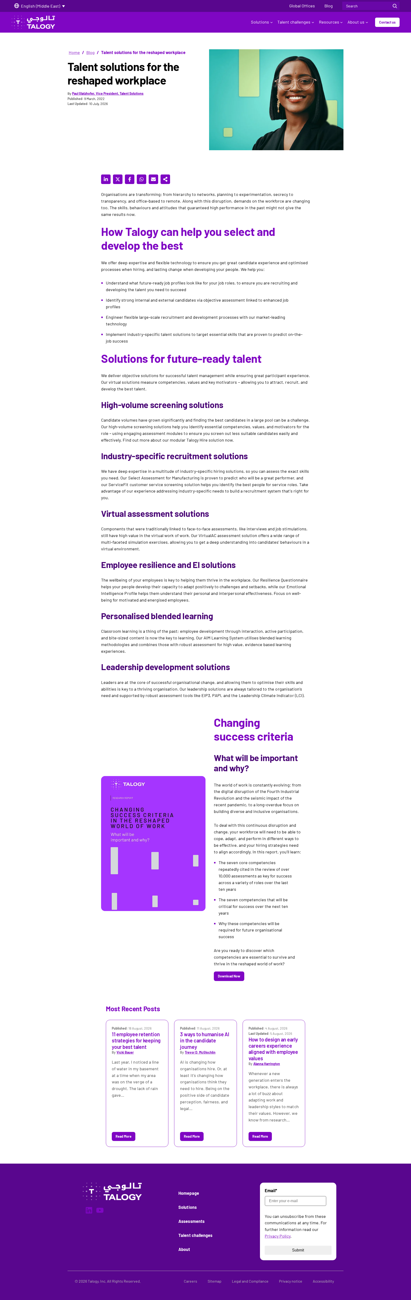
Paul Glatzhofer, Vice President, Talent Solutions (107, 93)
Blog (90, 52)
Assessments (191, 1221)
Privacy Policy (278, 1236)
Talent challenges (293, 22)
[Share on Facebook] (129, 179)
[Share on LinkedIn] (106, 179)
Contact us (387, 22)
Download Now (229, 976)
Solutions (260, 22)
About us (355, 22)
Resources (329, 22)
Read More (124, 1136)
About (184, 1249)
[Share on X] (117, 179)
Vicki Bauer (125, 1052)
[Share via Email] (153, 179)
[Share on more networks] (165, 179)
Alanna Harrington (266, 1064)
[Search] (395, 6)
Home (74, 52)
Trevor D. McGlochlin (200, 1052)
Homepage (188, 1193)
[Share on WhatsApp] (141, 179)
